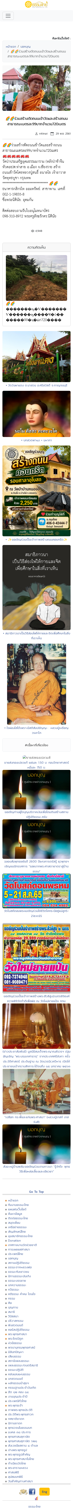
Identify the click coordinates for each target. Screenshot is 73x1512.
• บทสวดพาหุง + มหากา (36, 440)
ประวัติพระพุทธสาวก (20, 1414)
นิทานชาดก (15, 1423)
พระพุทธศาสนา (17, 1334)
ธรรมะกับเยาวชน (18, 1271)
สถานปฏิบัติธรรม (18, 1263)
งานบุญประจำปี (17, 1396)
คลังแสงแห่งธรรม (19, 1374)
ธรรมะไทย (34, 1506)
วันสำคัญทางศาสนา (20, 1481)
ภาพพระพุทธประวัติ (20, 1410)
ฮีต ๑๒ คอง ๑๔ (18, 1392)
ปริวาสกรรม (15, 1321)
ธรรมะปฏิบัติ (16, 1370)
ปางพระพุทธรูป (17, 1450)
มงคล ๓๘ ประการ (19, 1432)
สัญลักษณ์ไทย (17, 1231)
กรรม (11, 1298)
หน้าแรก (11, 46)
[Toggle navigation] (8, 16)
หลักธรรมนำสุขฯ (18, 1383)
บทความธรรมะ (17, 1285)
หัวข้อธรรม (15, 1343)
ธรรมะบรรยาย (17, 1280)
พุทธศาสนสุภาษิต (19, 1436)
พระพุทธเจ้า (15, 1405)
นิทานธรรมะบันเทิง (19, 1276)
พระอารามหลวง (18, 1468)
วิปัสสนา (13, 1316)
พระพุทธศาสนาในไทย (21, 1459)
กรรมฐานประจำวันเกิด (22, 1387)
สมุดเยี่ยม (14, 1222)
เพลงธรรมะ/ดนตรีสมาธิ (23, 1365)
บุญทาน (13, 1307)
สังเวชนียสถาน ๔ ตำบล (23, 1445)
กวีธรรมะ (13, 1289)
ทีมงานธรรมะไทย (18, 1205)
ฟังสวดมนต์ (15, 1325)
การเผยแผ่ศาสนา (19, 1249)
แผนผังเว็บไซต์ (17, 1209)
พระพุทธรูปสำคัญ (19, 1454)
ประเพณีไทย (15, 1254)
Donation (14, 1240)
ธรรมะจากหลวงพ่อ (20, 1267)
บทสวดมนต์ (15, 1378)
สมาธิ (11, 1312)
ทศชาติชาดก (16, 1419)
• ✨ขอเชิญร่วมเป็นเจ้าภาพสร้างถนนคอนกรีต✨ (36, 539)
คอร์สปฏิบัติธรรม (18, 1329)
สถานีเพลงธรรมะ (18, 1361)
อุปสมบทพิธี (15, 1477)
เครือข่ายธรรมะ (17, 1227)
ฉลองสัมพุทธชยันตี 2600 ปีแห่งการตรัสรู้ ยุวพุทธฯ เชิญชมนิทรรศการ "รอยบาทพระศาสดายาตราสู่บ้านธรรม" (36, 866)
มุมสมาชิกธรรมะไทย (20, 1236)
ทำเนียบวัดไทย (17, 1463)
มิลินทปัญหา (16, 1352)
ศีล (10, 1303)
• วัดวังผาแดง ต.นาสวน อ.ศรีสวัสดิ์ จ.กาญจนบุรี (36, 385)
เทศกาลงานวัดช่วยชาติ (22, 1245)
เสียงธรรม (14, 1356)
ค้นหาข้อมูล (15, 1214)
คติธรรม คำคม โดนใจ (21, 1294)
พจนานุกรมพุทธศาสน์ (21, 1347)
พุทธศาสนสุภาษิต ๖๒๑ (22, 1441)
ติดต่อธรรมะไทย (18, 1218)
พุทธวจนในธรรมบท (20, 1427)
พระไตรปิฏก (15, 1338)
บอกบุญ (25, 46)
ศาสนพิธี (13, 1472)
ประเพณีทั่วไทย (17, 1401)
